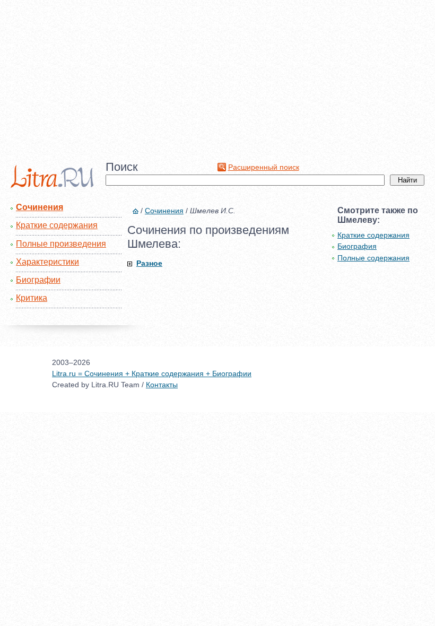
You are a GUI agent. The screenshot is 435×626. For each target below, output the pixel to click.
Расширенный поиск (263, 167)
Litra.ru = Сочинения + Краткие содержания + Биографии (151, 373)
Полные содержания (373, 258)
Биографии (38, 279)
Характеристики (47, 261)
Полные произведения (61, 243)
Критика (31, 297)
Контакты (162, 384)
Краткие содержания (57, 225)
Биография (357, 246)
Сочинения (39, 207)
